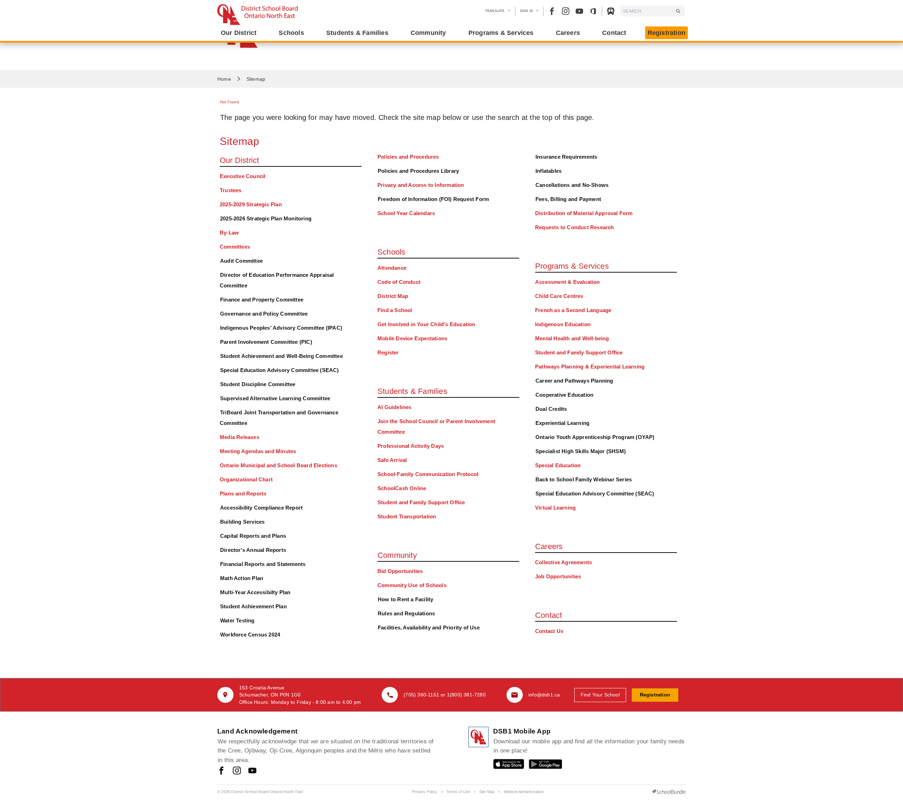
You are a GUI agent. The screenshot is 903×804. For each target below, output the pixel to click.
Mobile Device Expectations (412, 338)
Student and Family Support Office (421, 502)
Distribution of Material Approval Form (584, 213)
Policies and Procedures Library (418, 171)
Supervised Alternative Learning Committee (275, 398)
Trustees (231, 190)
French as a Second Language (573, 310)
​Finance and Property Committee (261, 300)
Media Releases (239, 437)
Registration (666, 32)
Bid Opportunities (400, 571)
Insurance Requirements (566, 157)
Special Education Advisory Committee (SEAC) (279, 370)
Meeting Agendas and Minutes (258, 451)
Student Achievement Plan (253, 606)
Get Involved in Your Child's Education (426, 324)
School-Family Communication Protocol (427, 474)
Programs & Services (572, 266)
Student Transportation (406, 516)
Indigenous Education (562, 324)
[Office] (593, 11)
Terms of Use (458, 792)
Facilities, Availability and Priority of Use (429, 628)
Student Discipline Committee (258, 384)
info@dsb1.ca (544, 695)
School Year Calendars (406, 213)
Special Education (558, 465)
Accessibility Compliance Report (261, 508)
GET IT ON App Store (505, 766)
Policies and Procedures (408, 157)
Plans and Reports (243, 494)
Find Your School (600, 695)
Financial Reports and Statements (262, 564)
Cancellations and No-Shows (571, 185)
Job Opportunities (558, 576)
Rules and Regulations (406, 613)
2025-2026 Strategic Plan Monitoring (265, 218)
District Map (392, 296)
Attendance (391, 268)
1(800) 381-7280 (466, 695)
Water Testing (237, 620)
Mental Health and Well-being (572, 338)
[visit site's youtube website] (252, 771)
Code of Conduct (398, 282)
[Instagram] (565, 11)
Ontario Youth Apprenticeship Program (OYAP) (595, 437)
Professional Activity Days (410, 446)
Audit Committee (241, 261)
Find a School (394, 310)
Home (224, 79)
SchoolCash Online (401, 488)
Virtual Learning (555, 508)
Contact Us (549, 631)
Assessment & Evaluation (567, 282)
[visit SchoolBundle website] (669, 792)
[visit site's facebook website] (221, 771)
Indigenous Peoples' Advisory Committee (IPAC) (281, 328)
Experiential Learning (562, 423)
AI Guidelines (394, 407)
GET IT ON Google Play (540, 766)
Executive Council (242, 176)
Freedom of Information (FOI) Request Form (433, 199)
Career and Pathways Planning (574, 381)
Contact (548, 615)
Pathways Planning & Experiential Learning (589, 367)
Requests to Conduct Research (574, 227)
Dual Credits (551, 409)
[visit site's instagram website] (237, 771)
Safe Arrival (392, 460)
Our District (239, 160)
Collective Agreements (563, 562)
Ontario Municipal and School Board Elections (278, 465)
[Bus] (611, 11)
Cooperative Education (564, 395)
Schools (391, 252)
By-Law (229, 233)
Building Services (242, 522)
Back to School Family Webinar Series (583, 479)
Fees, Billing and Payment (568, 199)
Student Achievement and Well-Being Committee (281, 356)
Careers (549, 546)
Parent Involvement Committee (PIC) (266, 342)
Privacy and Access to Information (420, 185)
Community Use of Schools (412, 585)
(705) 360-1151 (421, 695)
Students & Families (412, 391)
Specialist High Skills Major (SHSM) (580, 451)
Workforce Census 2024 (250, 635)
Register (388, 352)
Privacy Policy (424, 792)
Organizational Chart (246, 479)
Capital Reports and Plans (253, 536)
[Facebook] (552, 11)
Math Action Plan (241, 578)
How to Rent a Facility (405, 599)
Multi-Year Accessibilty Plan (255, 592)
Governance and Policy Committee (264, 314)
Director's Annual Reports (253, 550)
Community (397, 555)
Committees (235, 247)
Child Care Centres (559, 296)
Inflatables (548, 171)
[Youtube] (579, 11)
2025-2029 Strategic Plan (251, 204)
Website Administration (524, 792)
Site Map (487, 792)
